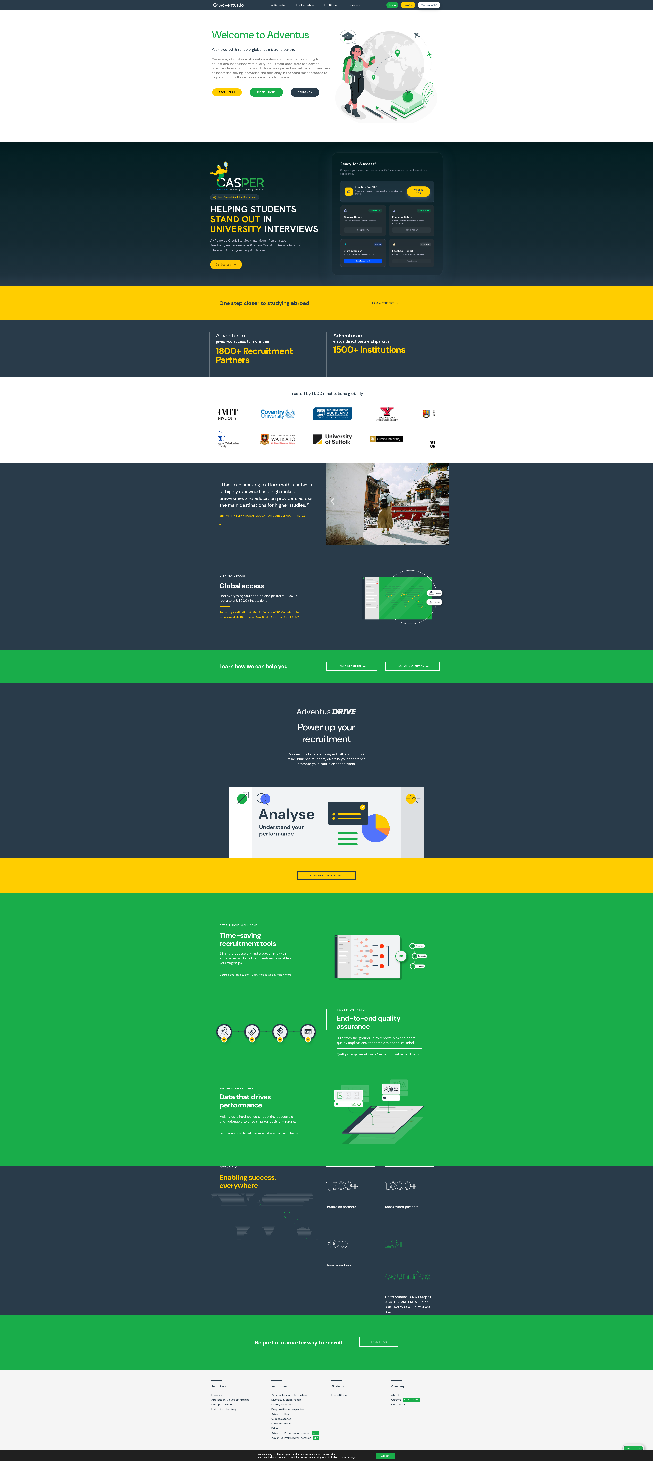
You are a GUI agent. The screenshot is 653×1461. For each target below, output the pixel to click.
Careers (405, 1400)
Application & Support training (230, 1400)
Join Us (408, 5)
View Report (412, 259)
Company (355, 5)
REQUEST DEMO (633, 1448)
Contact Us (398, 1404)
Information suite (281, 1423)
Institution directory (224, 1409)
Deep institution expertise (287, 1409)
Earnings (216, 1395)
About (395, 1395)
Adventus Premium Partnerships (295, 1438)
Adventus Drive (280, 1414)
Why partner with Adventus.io (290, 1395)
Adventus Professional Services (294, 1433)
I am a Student (340, 1395)
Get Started (226, 264)
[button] (227, 92)
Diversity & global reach (286, 1400)
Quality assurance (282, 1404)
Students (337, 1386)
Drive (274, 1428)
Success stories (281, 1419)
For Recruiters (278, 5)
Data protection (221, 1404)
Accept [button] (385, 1455)
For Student (331, 5)
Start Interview (363, 259)
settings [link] (350, 1457)
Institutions (279, 1386)
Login (392, 5)
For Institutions (305, 5)
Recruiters (218, 1386)
